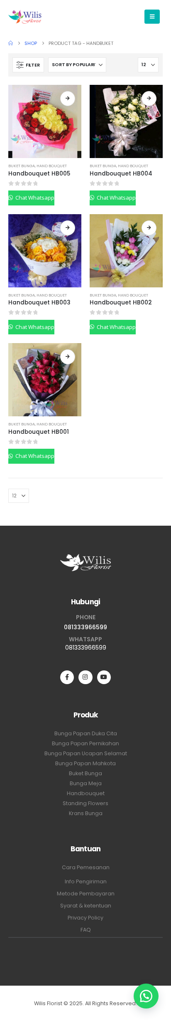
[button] (28, 64)
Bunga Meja (86, 783)
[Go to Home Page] (10, 43)
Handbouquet (86, 793)
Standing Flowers (85, 803)
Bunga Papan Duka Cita (85, 733)
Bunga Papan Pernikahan (85, 743)
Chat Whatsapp (34, 197)
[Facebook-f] (67, 677)
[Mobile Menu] (152, 17)
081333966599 (85, 627)
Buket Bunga (21, 165)
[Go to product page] (44, 121)
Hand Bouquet (52, 165)
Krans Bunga (86, 813)
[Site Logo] (25, 16)
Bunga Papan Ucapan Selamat (85, 753)
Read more (67, 98)
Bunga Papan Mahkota (85, 763)
